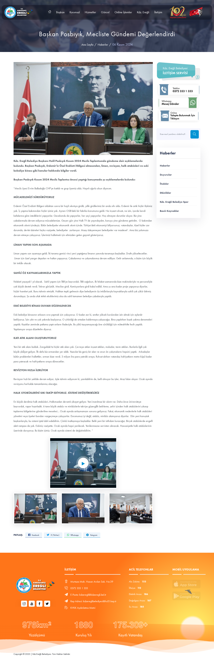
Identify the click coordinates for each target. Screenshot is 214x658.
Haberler (103, 44)
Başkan (60, 12)
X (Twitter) (54, 535)
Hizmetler (90, 12)
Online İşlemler (123, 12)
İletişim (158, 12)
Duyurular (166, 174)
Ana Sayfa (87, 44)
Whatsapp (74, 535)
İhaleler (164, 183)
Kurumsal (75, 12)
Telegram (93, 535)
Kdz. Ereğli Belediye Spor (174, 201)
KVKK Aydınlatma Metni (82, 607)
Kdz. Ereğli (143, 12)
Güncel (105, 12)
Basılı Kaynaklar (169, 210)
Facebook (35, 535)
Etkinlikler (165, 192)
